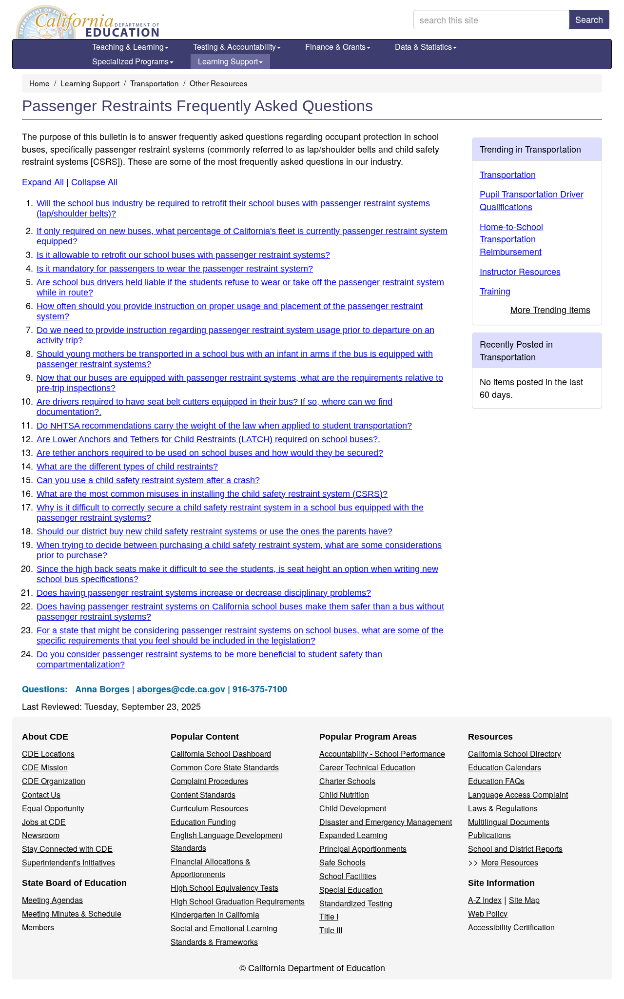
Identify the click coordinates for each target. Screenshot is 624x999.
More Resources (509, 862)
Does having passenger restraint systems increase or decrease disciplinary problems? (204, 593)
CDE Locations (48, 753)
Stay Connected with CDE (67, 848)
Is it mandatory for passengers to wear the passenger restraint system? (175, 269)
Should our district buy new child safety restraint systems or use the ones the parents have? (214, 531)
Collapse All (94, 181)
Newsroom (40, 835)
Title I (328, 916)
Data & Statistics (423, 46)
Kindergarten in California (215, 914)
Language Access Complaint (518, 794)
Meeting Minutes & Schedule (71, 913)
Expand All (43, 181)
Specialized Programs (130, 61)
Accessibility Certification (511, 927)
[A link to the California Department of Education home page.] (86, 22)
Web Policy (487, 913)
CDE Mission (45, 767)
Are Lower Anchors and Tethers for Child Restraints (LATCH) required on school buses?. (208, 439)
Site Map (524, 899)
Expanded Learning (353, 835)
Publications (489, 835)
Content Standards (203, 794)
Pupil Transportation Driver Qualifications (532, 200)
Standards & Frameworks (214, 941)
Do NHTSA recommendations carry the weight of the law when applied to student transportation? (224, 426)
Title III (330, 930)
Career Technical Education (367, 767)
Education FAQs (496, 780)
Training (495, 290)
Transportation (154, 83)
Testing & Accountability (234, 46)
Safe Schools (342, 862)
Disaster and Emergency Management (385, 821)
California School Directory (514, 753)
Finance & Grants (335, 46)
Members (38, 927)
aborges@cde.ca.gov (181, 689)
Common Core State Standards (225, 767)
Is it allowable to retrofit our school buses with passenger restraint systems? (183, 255)
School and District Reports (515, 848)
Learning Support (228, 61)
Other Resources (219, 83)
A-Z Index (485, 899)
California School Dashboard (221, 753)
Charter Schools (347, 780)
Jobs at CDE (44, 821)
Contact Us (41, 794)
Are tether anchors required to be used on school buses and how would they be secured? (210, 453)
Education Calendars (504, 767)
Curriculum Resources (209, 808)
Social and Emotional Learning (224, 928)
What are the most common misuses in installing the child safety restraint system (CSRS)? (212, 494)
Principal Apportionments (363, 848)
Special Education (351, 889)
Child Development (352, 808)
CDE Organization (53, 780)
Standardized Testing (355, 903)
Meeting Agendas (52, 899)
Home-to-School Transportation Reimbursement (511, 238)
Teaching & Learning (128, 46)
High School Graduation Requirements (238, 901)
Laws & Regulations (503, 808)
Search (589, 19)
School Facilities (347, 875)
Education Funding (203, 821)
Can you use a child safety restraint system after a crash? (148, 480)
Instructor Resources (520, 271)
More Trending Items (550, 309)
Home (39, 83)
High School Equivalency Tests (224, 887)
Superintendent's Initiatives (68, 862)
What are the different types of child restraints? (127, 466)
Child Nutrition (344, 794)
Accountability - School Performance (382, 753)
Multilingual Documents (508, 821)
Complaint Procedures (209, 780)
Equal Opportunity (53, 808)
